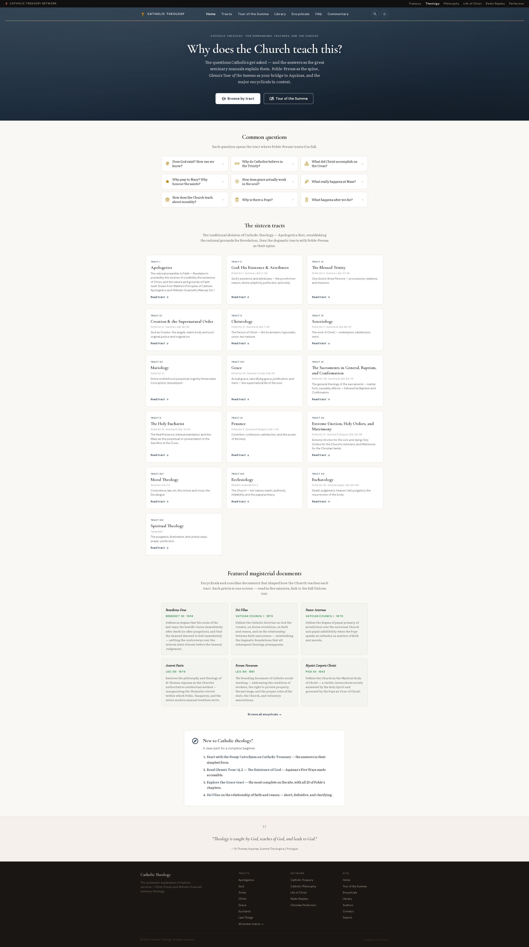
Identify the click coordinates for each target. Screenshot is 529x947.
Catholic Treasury (302, 880)
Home (211, 14)
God (241, 886)
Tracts (226, 14)
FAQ (318, 14)
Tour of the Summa (253, 14)
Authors (348, 905)
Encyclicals (301, 14)
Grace (242, 905)
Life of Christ (472, 3)
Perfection (516, 3)
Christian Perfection (303, 905)
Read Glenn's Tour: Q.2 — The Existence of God (244, 769)
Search (347, 917)
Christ (242, 899)
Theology (432, 3)
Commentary (338, 14)
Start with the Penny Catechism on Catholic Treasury (249, 756)
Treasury (415, 3)
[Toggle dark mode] (384, 14)
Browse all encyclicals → (264, 714)
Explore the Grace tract (225, 782)
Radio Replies (495, 3)
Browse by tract (237, 98)
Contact (348, 911)
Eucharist (244, 911)
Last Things (245, 917)
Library (280, 14)
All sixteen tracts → (250, 924)
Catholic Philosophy (303, 886)
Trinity (242, 892)
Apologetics (246, 880)
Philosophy (451, 3)
